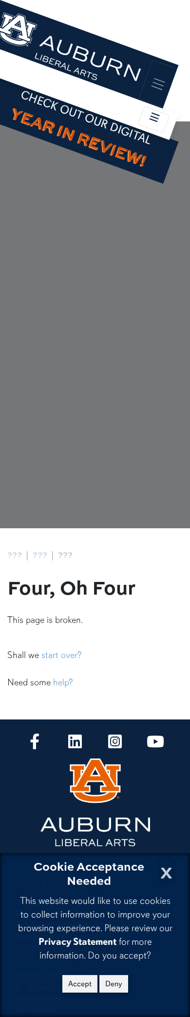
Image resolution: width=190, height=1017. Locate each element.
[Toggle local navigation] (153, 120)
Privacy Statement (77, 942)
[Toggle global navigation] (158, 84)
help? (63, 682)
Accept (80, 984)
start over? (61, 655)
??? (14, 555)
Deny (113, 984)
